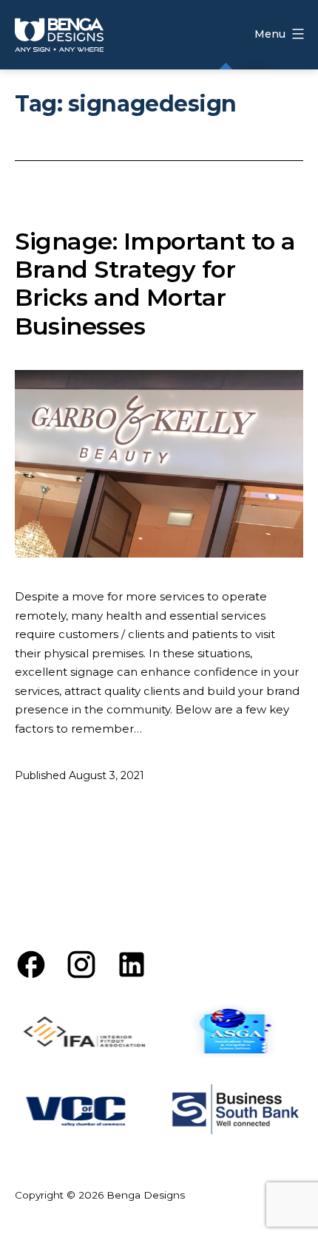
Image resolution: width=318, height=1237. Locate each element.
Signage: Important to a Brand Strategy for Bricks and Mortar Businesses (155, 283)
